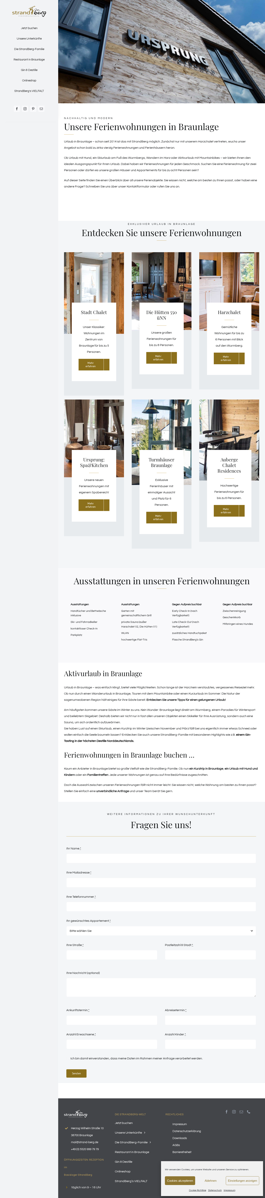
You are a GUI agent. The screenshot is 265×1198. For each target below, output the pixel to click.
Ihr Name (73, 848)
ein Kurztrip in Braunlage (206, 768)
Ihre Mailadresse (78, 872)
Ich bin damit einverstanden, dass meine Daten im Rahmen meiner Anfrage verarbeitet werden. (136, 1058)
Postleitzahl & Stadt (179, 945)
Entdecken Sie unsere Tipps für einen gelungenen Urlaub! (186, 699)
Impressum (229, 1190)
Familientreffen (97, 774)
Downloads (179, 1138)
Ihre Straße (75, 945)
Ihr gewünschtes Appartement (88, 920)
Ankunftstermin (77, 1010)
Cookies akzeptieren (180, 1180)
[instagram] (25, 109)
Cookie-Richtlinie (197, 1190)
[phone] (248, 1111)
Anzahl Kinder (175, 1034)
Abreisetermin (175, 1010)
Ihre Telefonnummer (81, 896)
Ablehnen (211, 1180)
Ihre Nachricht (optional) (83, 972)
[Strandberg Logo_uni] (29, 7)
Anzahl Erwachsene (81, 1034)
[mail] (41, 109)
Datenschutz (215, 1190)
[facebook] (17, 109)
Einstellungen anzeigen (242, 1180)
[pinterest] (33, 109)
